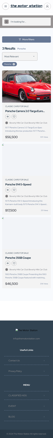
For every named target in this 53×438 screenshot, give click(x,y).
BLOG (11, 416)
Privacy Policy (15, 371)
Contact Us (14, 360)
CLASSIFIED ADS (17, 395)
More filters (28, 39)
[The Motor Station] (26, 6)
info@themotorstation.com (26, 338)
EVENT (12, 406)
